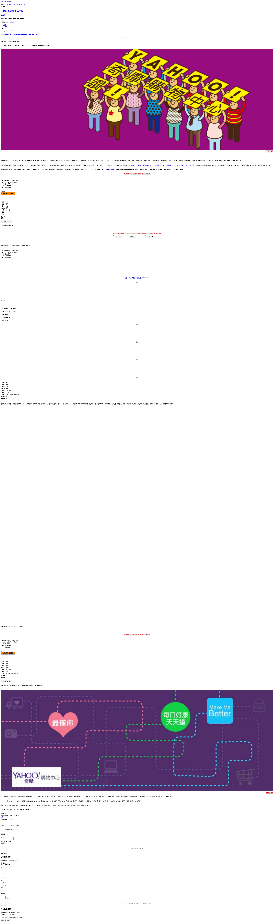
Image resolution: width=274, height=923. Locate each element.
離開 (8, 920)
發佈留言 (3, 843)
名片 (4, 28)
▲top (2, 831)
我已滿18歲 (3, 920)
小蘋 (2, 817)
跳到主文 (3, 15)
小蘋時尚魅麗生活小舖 (12, 11)
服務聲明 (150, 903)
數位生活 (12, 22)
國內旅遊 (11, 829)
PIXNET (126, 903)
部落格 (5, 26)
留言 (12, 825)
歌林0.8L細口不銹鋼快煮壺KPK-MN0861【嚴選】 (22, 34)
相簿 (4, 25)
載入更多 (3, 834)
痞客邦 (8, 825)
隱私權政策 (145, 903)
